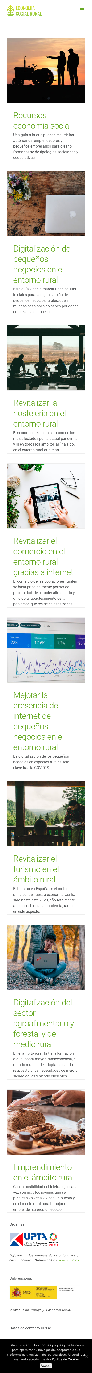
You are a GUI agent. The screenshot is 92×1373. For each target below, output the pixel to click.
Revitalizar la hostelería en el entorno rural (46, 357)
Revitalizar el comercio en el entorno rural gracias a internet (46, 496)
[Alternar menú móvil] (82, 9)
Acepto (46, 1366)
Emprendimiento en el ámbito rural (46, 1122)
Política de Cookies (66, 1359)
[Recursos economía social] (46, 70)
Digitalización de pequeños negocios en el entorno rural (46, 203)
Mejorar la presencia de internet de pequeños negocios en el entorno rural (46, 650)
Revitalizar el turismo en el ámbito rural (46, 813)
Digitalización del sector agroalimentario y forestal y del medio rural (46, 957)
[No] (86, 1356)
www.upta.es (69, 1260)
